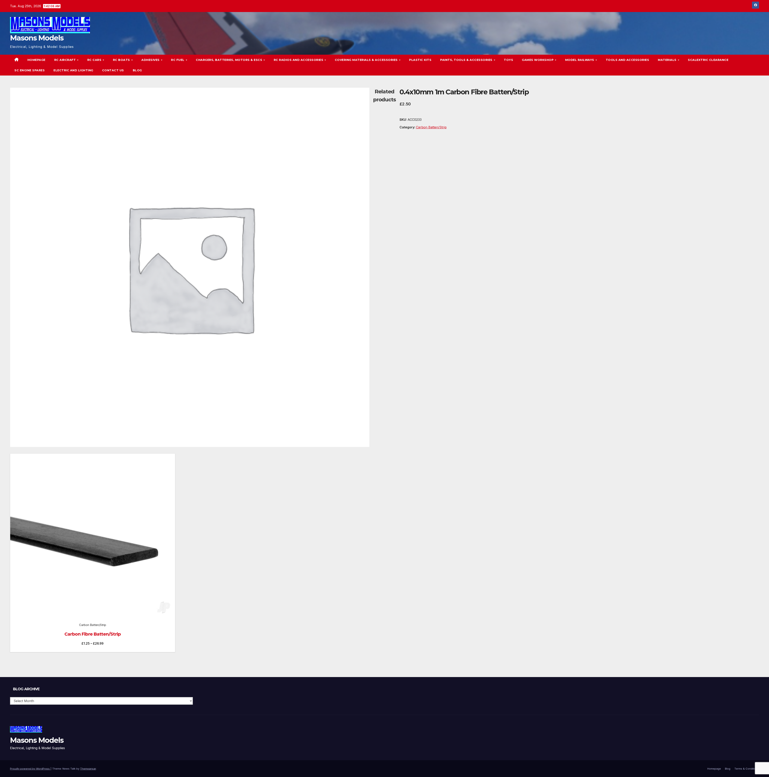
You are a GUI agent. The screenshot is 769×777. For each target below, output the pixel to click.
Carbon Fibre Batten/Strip (92, 634)
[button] (747, 65)
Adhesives (150, 60)
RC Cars (94, 60)
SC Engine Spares (29, 70)
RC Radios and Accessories (299, 60)
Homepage (36, 60)
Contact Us (113, 70)
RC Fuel (178, 60)
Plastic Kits (420, 60)
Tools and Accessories (627, 60)
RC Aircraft (65, 60)
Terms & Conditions (746, 768)
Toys (508, 60)
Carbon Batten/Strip (431, 127)
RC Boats (122, 60)
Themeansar (88, 768)
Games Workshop (538, 60)
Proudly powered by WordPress (30, 768)
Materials (667, 60)
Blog (137, 70)
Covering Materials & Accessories (367, 60)
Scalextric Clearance (708, 60)
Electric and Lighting (73, 70)
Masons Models (36, 37)
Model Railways (580, 60)
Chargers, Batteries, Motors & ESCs (229, 60)
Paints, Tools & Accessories (466, 60)
